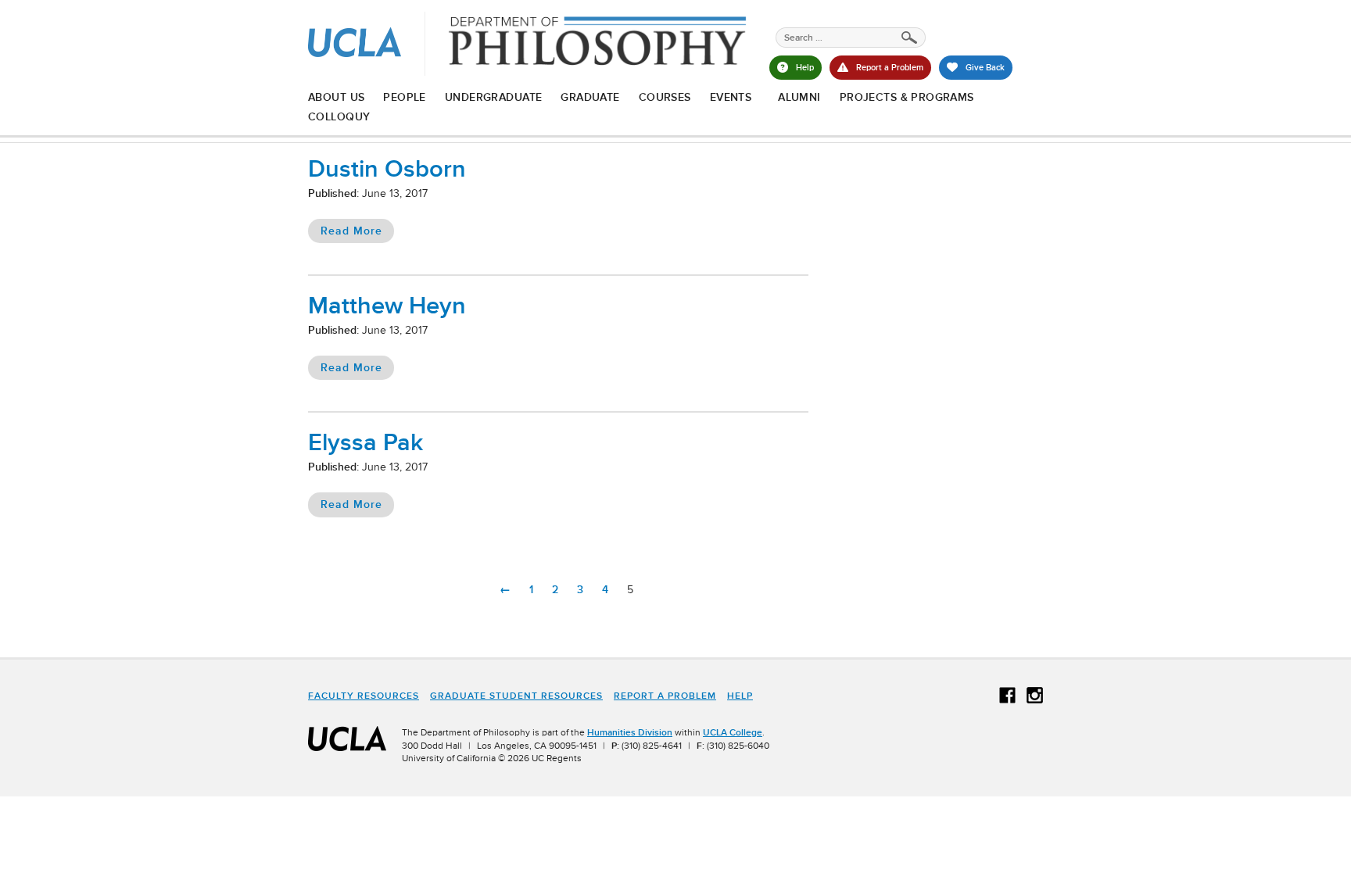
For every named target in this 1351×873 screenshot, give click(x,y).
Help (740, 695)
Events (731, 97)
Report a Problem (665, 695)
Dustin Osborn (387, 168)
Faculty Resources (363, 695)
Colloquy (339, 116)
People (404, 97)
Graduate (590, 97)
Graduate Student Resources (516, 695)
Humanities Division (629, 732)
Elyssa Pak (365, 442)
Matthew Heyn (387, 305)
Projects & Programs (907, 97)
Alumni (799, 97)
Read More (351, 230)
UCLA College (732, 732)
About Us (336, 97)
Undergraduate (493, 97)
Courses (665, 97)
